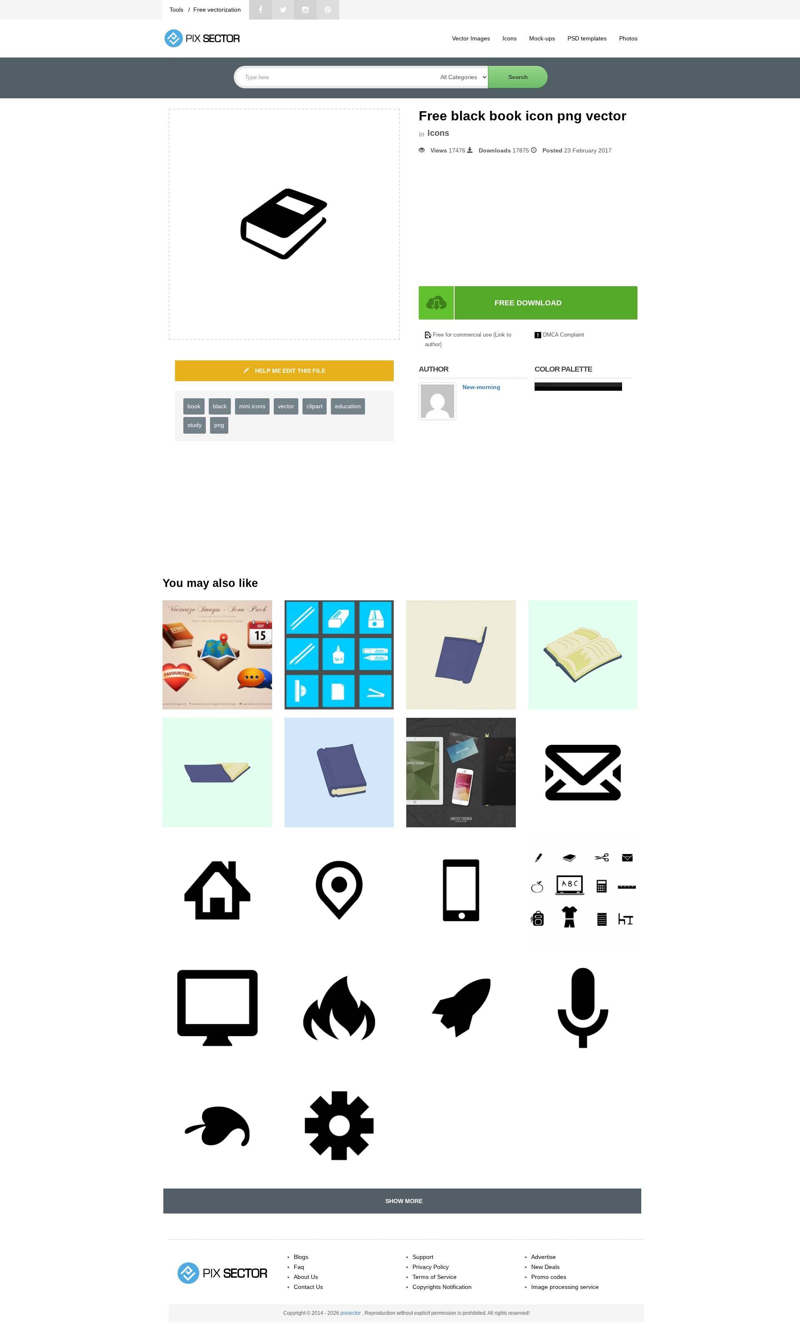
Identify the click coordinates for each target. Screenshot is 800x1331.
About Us (306, 1277)
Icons (509, 38)
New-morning (481, 387)
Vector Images (471, 38)
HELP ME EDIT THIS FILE (289, 370)
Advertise (543, 1257)
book (194, 406)
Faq (299, 1267)
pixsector (351, 1313)
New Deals (545, 1267)
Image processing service (565, 1287)
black (220, 406)
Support (422, 1257)
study (195, 425)
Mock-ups (542, 38)
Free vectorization (217, 9)
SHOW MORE (402, 1201)
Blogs (301, 1257)
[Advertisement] (489, 220)
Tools (177, 9)
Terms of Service (434, 1277)
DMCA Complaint (563, 335)
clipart (314, 406)
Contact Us (308, 1287)
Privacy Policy (430, 1267)
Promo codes (548, 1277)
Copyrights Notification (442, 1287)
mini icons (252, 406)
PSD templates (587, 38)
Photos (628, 38)
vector (286, 406)
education (348, 406)
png (219, 425)
